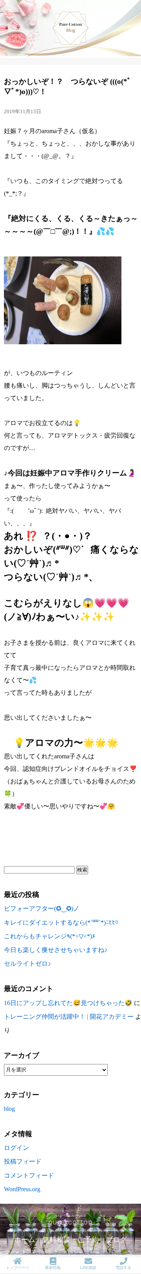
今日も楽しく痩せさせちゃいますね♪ (55, 950)
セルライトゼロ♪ (27, 963)
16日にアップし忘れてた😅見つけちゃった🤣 (68, 1003)
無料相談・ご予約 (70, 1240)
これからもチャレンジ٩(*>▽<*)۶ (50, 936)
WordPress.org (22, 1189)
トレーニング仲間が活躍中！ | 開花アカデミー (69, 1016)
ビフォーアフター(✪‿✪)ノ (42, 908)
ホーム (24, 1240)
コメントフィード (29, 1175)
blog (9, 1108)
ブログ (116, 1240)
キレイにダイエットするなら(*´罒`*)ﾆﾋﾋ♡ (61, 922)
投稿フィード (23, 1161)
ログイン (16, 1147)
